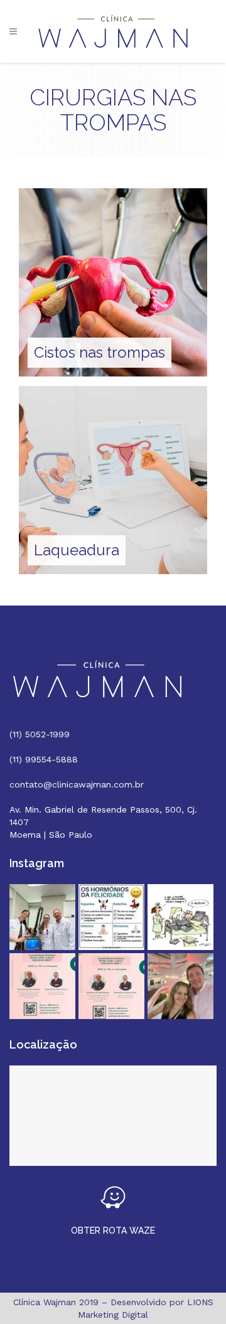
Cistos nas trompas (99, 352)
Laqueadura (76, 550)
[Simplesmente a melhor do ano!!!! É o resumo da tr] (180, 917)
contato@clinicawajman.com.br (76, 784)
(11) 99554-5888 (43, 759)
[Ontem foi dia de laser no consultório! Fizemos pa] (42, 917)
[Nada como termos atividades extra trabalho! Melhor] (180, 986)
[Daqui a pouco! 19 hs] (42, 986)
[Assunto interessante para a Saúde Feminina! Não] (111, 986)
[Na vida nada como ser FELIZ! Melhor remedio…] (111, 917)
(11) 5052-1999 (39, 734)
